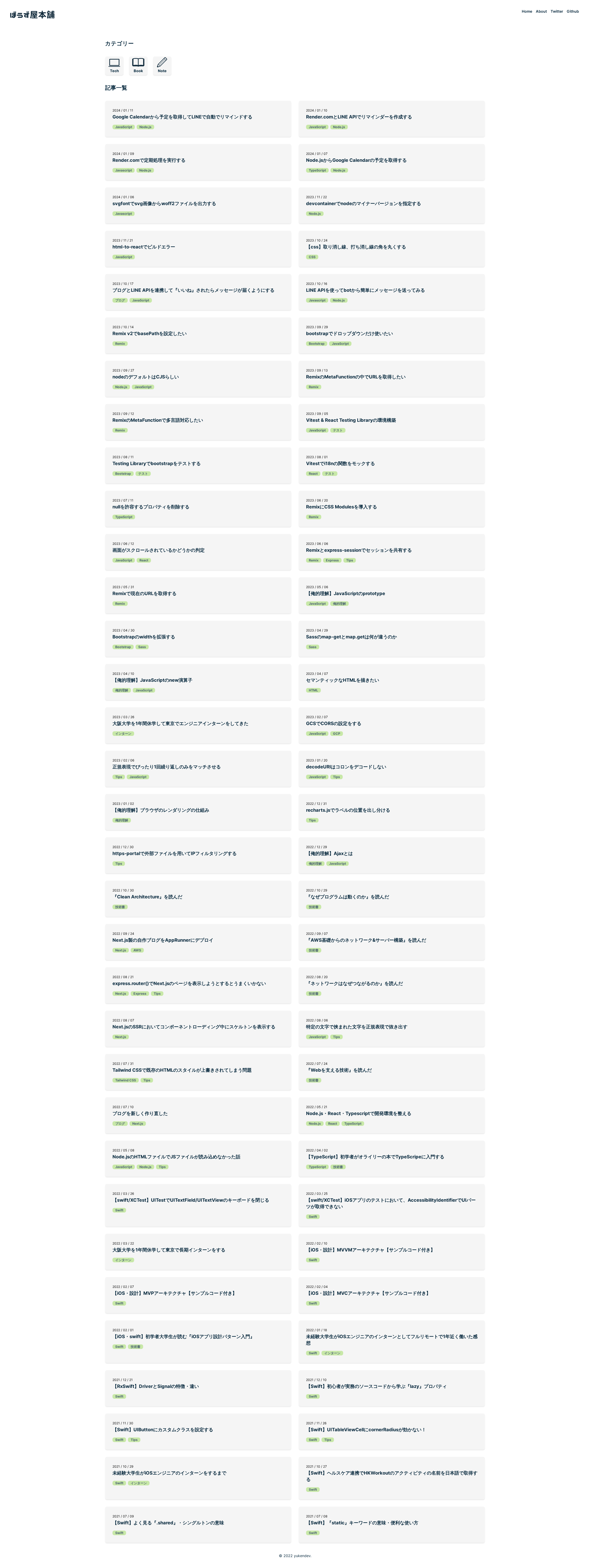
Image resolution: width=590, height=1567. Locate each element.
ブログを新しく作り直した (140, 1113)
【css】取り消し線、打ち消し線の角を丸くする (356, 247)
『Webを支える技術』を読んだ (339, 1070)
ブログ (120, 300)
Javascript (123, 170)
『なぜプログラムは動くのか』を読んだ (347, 897)
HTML (313, 690)
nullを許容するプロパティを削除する (150, 507)
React (313, 473)
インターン (123, 733)
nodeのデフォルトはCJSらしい (145, 377)
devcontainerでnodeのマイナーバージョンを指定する (363, 203)
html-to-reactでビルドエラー (143, 247)
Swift (119, 1210)
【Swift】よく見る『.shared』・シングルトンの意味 (168, 1523)
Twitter (557, 11)
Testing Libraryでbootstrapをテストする (156, 463)
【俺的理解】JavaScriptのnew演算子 (152, 680)
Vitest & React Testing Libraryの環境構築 (351, 420)
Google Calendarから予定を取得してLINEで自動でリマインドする (182, 117)
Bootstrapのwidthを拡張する (143, 637)
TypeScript (317, 170)
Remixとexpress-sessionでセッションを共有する (359, 550)
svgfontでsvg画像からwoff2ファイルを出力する (164, 203)
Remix (120, 343)
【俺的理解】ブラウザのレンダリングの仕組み (160, 810)
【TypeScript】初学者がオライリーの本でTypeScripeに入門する (375, 1157)
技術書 (120, 907)
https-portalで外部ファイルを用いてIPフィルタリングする (174, 853)
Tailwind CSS (125, 1080)
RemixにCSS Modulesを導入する (341, 507)
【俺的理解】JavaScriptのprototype (345, 593)
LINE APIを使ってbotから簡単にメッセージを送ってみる (365, 290)
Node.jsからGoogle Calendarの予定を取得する (356, 160)
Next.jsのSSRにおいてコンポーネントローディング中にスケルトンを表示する (193, 1027)
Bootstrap (316, 343)
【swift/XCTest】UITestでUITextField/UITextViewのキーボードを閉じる (190, 1200)
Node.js (145, 127)
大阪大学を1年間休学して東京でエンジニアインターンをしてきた (180, 723)
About (541, 11)
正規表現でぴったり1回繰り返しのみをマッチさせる (166, 767)
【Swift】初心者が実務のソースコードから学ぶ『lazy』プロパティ (376, 1386)
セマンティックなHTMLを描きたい (342, 680)
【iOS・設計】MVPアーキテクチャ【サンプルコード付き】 (174, 1293)
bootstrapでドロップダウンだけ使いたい (349, 333)
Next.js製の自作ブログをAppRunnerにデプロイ (162, 940)
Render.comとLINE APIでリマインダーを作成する (359, 117)
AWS (137, 950)
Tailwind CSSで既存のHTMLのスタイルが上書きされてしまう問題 (182, 1070)
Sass (142, 647)
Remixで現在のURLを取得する (144, 593)
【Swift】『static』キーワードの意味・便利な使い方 (362, 1523)
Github (573, 11)
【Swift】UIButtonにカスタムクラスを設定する (162, 1429)
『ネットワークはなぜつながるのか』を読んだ (354, 983)
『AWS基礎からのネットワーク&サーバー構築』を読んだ (366, 940)
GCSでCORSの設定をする (333, 723)
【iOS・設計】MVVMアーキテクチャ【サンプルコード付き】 (370, 1250)
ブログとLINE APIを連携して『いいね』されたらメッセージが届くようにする (193, 290)
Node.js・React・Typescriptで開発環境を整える (358, 1113)
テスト (338, 430)
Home (527, 11)
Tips (349, 560)
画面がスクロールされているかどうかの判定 (158, 550)
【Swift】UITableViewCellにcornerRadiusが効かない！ (366, 1429)
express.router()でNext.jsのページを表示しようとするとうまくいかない (189, 983)
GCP (336, 733)
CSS (312, 257)
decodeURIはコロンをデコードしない (346, 767)
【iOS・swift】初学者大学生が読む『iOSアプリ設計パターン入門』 (183, 1336)
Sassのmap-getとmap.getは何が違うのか (351, 637)
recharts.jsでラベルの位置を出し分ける (348, 810)
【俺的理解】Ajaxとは (329, 853)
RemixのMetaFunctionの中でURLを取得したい (356, 377)
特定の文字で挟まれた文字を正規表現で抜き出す (356, 1027)
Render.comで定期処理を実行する (149, 160)
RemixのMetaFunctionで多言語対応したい (157, 420)
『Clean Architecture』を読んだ (147, 897)
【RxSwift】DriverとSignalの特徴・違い (155, 1386)
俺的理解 (339, 603)
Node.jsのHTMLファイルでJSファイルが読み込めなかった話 (176, 1157)
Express (332, 560)
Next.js (120, 950)
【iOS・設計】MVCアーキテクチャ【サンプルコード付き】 (368, 1293)
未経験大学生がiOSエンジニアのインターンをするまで (169, 1473)
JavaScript (123, 127)
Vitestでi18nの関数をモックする (340, 463)
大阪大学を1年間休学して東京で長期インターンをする (168, 1250)
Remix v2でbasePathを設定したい (149, 333)
